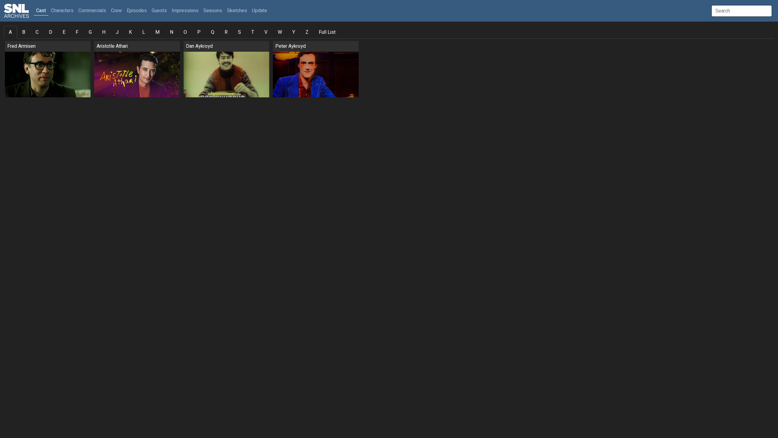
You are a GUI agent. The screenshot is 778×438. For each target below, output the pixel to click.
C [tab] (37, 32)
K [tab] (130, 32)
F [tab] (77, 32)
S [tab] (239, 32)
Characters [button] (62, 10)
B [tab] (23, 32)
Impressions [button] (185, 10)
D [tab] (50, 32)
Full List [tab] (327, 32)
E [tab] (64, 32)
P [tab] (199, 32)
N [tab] (171, 32)
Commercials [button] (92, 10)
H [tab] (103, 32)
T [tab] (252, 32)
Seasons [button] (212, 10)
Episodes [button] (137, 10)
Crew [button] (116, 10)
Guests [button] (159, 10)
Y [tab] (293, 32)
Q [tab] (212, 32)
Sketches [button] (237, 10)
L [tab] (143, 32)
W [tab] (280, 32)
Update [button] (259, 10)
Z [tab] (306, 32)
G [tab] (90, 32)
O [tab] (185, 32)
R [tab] (226, 32)
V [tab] (265, 32)
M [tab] (157, 32)
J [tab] (117, 32)
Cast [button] (42, 10)
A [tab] (10, 32)
